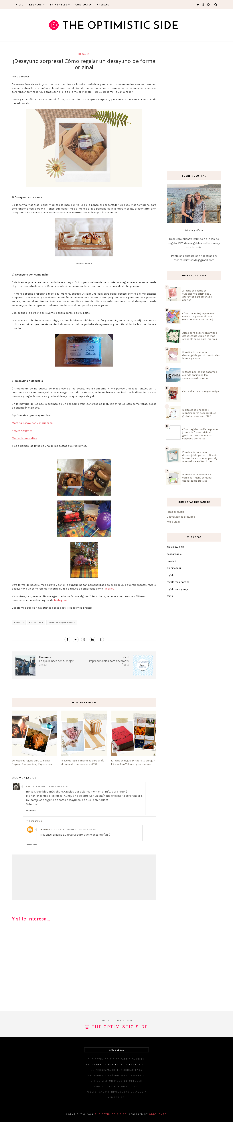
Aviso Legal (173, 521)
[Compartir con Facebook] (67, 639)
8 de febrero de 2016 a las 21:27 (80, 829)
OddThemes (158, 1114)
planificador (174, 568)
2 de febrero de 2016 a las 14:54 (50, 786)
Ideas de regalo (175, 511)
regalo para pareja (178, 589)
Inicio (19, 4)
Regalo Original (22, 430)
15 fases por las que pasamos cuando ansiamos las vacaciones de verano (199, 375)
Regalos (35, 4)
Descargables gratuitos (181, 516)
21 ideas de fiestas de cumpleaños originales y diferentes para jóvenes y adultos (197, 295)
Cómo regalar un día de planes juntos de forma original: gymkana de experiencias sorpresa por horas (200, 434)
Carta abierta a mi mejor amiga (200, 391)
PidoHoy (109, 588)
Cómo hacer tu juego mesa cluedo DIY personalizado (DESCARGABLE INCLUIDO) (198, 316)
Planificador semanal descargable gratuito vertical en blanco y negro (201, 355)
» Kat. (29, 786)
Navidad (103, 4)
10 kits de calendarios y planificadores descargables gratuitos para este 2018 (199, 413)
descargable (174, 554)
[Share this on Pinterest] (84, 639)
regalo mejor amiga (61, 622)
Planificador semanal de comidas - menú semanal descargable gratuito (197, 477)
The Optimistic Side (50, 829)
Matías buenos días (24, 438)
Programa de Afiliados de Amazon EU (116, 1064)
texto (170, 596)
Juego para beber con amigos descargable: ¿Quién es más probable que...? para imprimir (199, 336)
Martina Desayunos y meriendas (32, 423)
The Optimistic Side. (111, 1114)
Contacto (83, 4)
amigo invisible (175, 546)
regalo (84, 54)
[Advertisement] (84, 968)
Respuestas (35, 821)
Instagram (61, 600)
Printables (58, 4)
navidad (171, 561)
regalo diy (36, 622)
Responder (31, 810)
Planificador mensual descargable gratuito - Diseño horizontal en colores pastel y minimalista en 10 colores (200, 457)
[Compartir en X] (76, 639)
